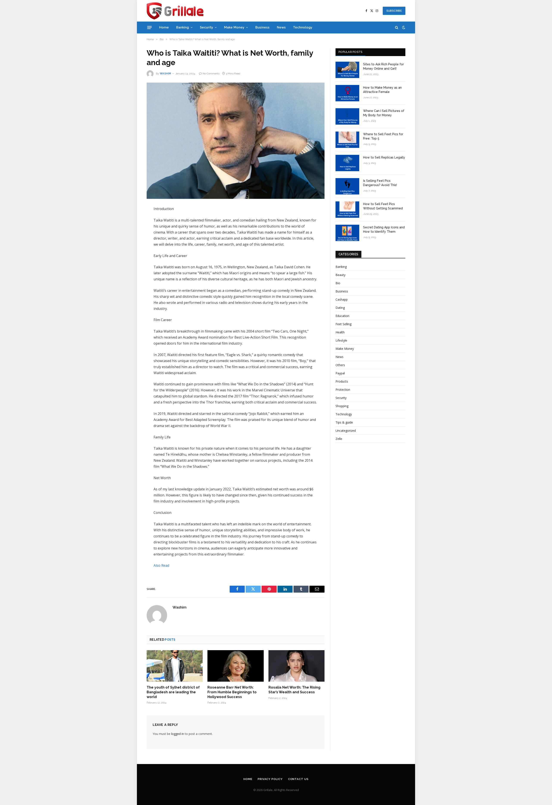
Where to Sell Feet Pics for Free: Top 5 (383, 136)
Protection (343, 390)
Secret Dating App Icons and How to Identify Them (384, 229)
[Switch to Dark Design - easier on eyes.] (403, 27)
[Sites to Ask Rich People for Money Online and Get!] (347, 70)
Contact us (298, 779)
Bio (338, 283)
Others (340, 365)
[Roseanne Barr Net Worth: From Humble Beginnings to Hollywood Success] (235, 666)
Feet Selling (343, 324)
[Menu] (149, 27)
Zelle (339, 439)
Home (164, 27)
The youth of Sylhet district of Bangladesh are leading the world (173, 692)
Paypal (340, 373)
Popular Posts (350, 51)
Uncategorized (346, 430)
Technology (302, 27)
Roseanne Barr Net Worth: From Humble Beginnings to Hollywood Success (232, 692)
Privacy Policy (270, 779)
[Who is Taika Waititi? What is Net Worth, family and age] (236, 141)
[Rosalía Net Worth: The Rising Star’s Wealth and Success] (296, 666)
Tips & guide (344, 422)
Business (262, 27)
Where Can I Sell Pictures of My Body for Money (383, 113)
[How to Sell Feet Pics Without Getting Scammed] (347, 209)
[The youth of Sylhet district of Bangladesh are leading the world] (175, 666)
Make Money (234, 27)
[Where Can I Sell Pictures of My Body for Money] (347, 116)
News (281, 27)
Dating (340, 308)
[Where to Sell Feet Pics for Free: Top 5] (347, 140)
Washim (165, 73)
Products (342, 381)
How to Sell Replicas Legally (384, 157)
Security (206, 27)
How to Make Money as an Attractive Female (382, 90)
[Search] (396, 27)
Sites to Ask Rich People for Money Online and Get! (383, 66)
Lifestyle (341, 340)
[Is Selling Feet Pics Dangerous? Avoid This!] (347, 186)
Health (340, 332)
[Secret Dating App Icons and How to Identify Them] (347, 233)
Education (342, 316)
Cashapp (342, 299)
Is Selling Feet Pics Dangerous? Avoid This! (380, 183)
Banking (182, 27)
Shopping (342, 406)
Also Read (161, 565)
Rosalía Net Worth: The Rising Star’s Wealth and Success (294, 689)
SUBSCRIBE (394, 10)
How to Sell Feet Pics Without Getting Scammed (383, 206)
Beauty (340, 275)
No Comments (211, 73)
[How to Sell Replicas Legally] (347, 163)
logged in (177, 734)
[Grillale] (175, 11)
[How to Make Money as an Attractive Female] (347, 93)
